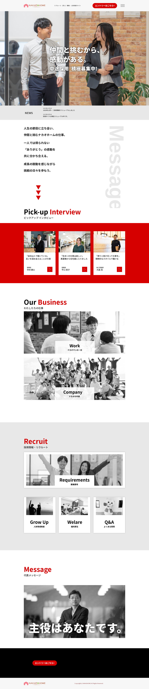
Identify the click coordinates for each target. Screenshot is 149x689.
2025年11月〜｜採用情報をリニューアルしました (59, 110)
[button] (105, 5)
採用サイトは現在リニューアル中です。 (55, 116)
